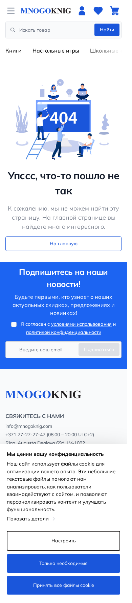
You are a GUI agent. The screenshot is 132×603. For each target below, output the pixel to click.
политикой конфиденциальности (63, 332)
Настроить (63, 541)
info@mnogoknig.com (28, 426)
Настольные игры (55, 50)
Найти (107, 30)
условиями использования (81, 324)
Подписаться (99, 349)
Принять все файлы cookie (63, 585)
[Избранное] (98, 11)
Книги (13, 50)
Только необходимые (63, 563)
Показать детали (28, 518)
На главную (64, 244)
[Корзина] (114, 11)
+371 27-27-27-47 (25, 435)
